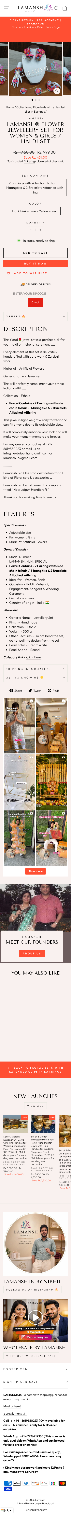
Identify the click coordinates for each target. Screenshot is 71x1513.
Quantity (35, 222)
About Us (32, 953)
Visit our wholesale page (31, 1355)
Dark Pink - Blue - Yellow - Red (34, 211)
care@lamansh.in (14, 1413)
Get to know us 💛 (25, 677)
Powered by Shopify (36, 1509)
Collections (23, 107)
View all (35, 1105)
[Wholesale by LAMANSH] (35, 1320)
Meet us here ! (12, 1406)
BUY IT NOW (35, 263)
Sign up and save (21, 1381)
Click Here (33, 657)
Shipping (29, 161)
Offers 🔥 (16, 316)
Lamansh (35, 118)
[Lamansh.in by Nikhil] (35, 1244)
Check (35, 302)
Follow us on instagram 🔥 (32, 1289)
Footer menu (16, 1369)
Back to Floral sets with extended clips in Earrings (36, 1069)
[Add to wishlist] (8, 986)
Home (10, 107)
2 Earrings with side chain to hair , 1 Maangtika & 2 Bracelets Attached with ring (34, 187)
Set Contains (35, 175)
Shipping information (28, 668)
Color (35, 203)
